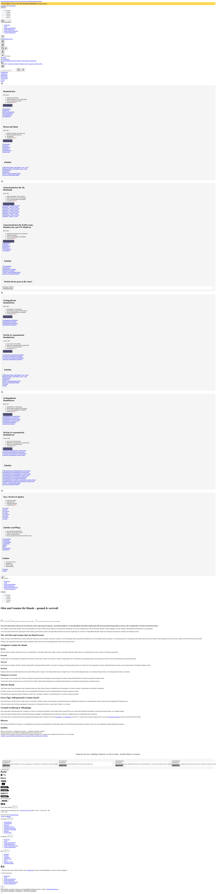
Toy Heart (5, 516)
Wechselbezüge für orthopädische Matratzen (14, 478)
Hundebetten (175, 762)
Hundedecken (6, 762)
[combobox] (8, 71)
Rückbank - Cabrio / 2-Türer (10, 216)
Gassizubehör (6, 543)
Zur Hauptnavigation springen (34, 1)
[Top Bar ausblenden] (3, 36)
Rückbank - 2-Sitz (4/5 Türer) (10, 210)
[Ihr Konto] (3, 52)
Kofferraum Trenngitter (8, 271)
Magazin (6, 831)
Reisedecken (5, 149)
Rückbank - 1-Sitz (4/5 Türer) (10, 207)
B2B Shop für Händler (10, 829)
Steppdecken (5, 110)
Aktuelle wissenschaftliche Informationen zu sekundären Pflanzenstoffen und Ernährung (24, 736)
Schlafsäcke (5, 146)
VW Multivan (6, 250)
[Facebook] (1, 867)
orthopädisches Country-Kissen (10, 421)
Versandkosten (8, 822)
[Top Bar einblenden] (3, 66)
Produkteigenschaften (10, 828)
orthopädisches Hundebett (9, 321)
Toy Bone (5, 513)
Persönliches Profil (11, 61)
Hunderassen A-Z (9, 826)
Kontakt (6, 855)
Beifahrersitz (5, 247)
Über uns (6, 825)
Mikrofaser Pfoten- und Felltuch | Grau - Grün (14, 169)
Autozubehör (5, 540)
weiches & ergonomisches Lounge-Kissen (13, 452)
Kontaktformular (14, 815)
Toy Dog (4, 519)
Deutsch (8, 10)
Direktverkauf (7, 832)
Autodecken (62, 762)
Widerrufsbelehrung (9, 29)
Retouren (6, 854)
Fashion (4, 385)
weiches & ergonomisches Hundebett (12, 356)
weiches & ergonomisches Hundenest (12, 359)
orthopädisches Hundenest (9, 325)
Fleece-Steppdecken (7, 113)
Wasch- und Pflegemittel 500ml (10, 175)
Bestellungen (33, 61)
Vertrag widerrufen (6, 816)
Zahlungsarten (26, 61)
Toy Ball (4, 510)
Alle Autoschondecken (8, 203)
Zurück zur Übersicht (108, 743)
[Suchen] (4, 48)
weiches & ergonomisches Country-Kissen (13, 455)
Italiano (8, 17)
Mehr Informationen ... (53, 889)
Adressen (19, 61)
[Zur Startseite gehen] (7, 39)
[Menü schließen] (3, 55)
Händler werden (8, 862)
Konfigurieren (19, 891)
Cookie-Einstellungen (10, 32)
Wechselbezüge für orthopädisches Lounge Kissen (15, 472)
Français (8, 15)
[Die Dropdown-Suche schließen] (23, 70)
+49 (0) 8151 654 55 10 (25, 810)
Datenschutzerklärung (10, 28)
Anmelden (4, 5)
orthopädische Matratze (8, 424)
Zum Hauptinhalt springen (8, 1)
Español (8, 14)
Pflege (4, 546)
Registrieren (12, 5)
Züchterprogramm (9, 863)
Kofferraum (5, 244)
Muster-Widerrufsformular (11, 31)
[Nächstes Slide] (7, 767)
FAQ (5, 860)
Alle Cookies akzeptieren (30, 891)
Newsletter (7, 857)
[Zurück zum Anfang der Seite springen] (2, 887)
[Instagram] (3, 867)
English (8, 12)
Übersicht (3, 61)
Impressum (7, 25)
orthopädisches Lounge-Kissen (10, 417)
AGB (5, 26)
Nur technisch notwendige (7, 891)
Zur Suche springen (20, 1)
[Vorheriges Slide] (4, 767)
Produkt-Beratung (7, 105)
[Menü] (3, 41)
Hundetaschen (6, 152)
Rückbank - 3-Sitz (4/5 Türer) (10, 213)
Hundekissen (118, 762)
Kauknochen (5, 172)
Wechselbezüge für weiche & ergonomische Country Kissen (18, 481)
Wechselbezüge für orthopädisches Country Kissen (15, 475)
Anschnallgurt (6, 267)
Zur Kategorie (6, 765)
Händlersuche (7, 858)
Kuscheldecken (6, 116)
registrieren (6, 59)
